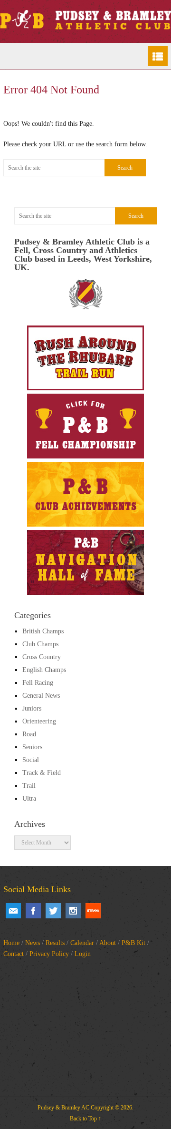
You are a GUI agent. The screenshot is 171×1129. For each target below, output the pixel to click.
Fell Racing (37, 682)
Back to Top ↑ (85, 1118)
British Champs (43, 631)
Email (13, 910)
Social (30, 759)
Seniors (32, 747)
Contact (13, 953)
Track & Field (41, 772)
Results (55, 942)
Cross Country (41, 657)
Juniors (31, 708)
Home (11, 942)
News (32, 942)
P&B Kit (133, 942)
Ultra (29, 798)
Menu (158, 56)
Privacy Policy (49, 953)
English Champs (44, 669)
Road (29, 734)
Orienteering (39, 721)
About (107, 942)
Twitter (53, 910)
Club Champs (40, 644)
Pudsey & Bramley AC (63, 1107)
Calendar (82, 942)
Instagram (73, 910)
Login (83, 953)
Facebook (33, 910)
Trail (29, 785)
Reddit (93, 910)
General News (41, 695)
